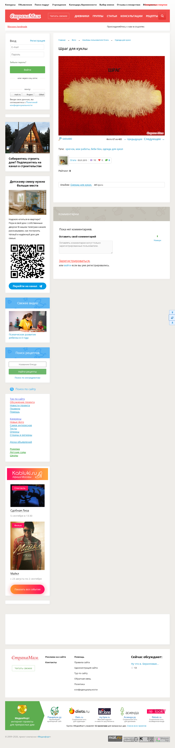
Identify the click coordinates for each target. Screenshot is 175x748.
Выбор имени (106, 4)
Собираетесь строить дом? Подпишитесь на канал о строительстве (25, 162)
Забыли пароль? (18, 62)
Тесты (13, 428)
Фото (74, 40)
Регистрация (37, 40)
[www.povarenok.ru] (54, 715)
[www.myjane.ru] (104, 715)
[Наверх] (172, 312)
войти (67, 265)
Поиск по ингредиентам (27, 377)
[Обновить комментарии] (172, 317)
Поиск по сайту (26, 389)
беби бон (96, 149)
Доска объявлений (21, 442)
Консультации (131, 16)
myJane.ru (104, 717)
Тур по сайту (17, 398)
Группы (98, 16)
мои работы (83, 149)
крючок (70, 149)
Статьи (112, 16)
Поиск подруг (42, 4)
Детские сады (18, 452)
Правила (15, 408)
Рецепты (152, 16)
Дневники (82, 16)
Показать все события (28, 589)
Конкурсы (10, 4)
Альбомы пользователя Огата (95, 40)
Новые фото (17, 422)
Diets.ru (79, 717)
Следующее (152, 139)
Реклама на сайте (55, 656)
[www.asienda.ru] (130, 715)
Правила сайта (82, 662)
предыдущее (134, 139)
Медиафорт (44, 736)
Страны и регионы (21, 435)
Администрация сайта (86, 667)
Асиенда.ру (130, 717)
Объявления (25, 4)
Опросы (14, 431)
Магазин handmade (17, 26)
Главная (61, 40)
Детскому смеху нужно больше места (27, 183)
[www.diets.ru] (79, 715)
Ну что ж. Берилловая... (145, 663)
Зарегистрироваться (74, 261)
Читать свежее (58, 16)
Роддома (15, 449)
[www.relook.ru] (156, 715)
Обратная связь (82, 678)
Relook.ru (156, 717)
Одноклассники (30, 84)
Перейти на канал (25, 286)
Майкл (14, 573)
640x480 (67, 138)
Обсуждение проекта (22, 402)
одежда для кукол (113, 149)
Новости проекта (20, 405)
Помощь (15, 411)
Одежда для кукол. (123, 40)
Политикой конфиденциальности (23, 104)
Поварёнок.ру (55, 717)
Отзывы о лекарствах (128, 4)
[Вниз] (172, 323)
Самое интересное (21, 425)
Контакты (51, 662)
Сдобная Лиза (19, 510)
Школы (14, 455)
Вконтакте (25, 84)
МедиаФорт (22, 718)
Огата (73, 160)
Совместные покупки (155, 4)
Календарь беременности (83, 4)
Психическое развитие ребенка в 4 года (22, 336)
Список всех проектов (136, 726)
